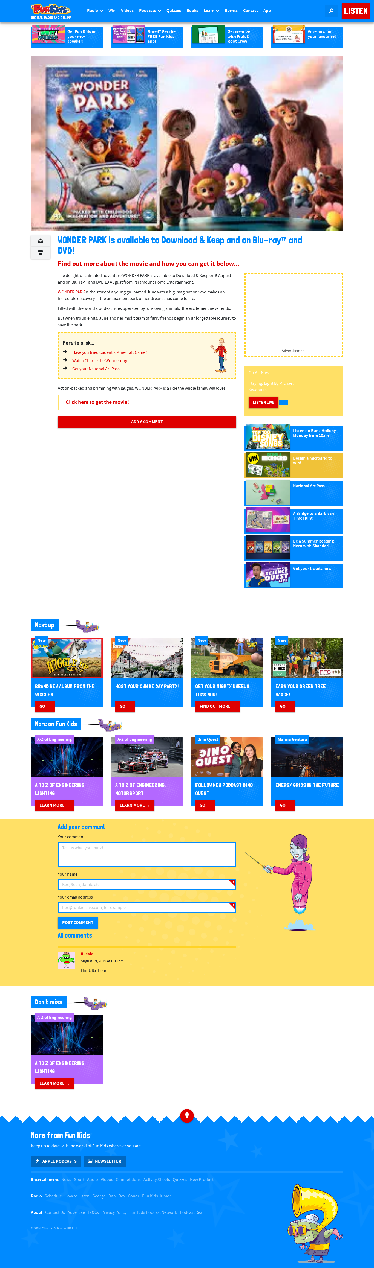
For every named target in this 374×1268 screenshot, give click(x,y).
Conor (133, 1196)
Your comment (71, 837)
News (66, 1180)
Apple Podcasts (59, 1161)
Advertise (76, 1212)
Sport (79, 1180)
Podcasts (148, 11)
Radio (93, 11)
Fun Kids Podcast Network (153, 1212)
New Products (202, 1180)
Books (192, 11)
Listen (355, 11)
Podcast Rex (191, 1212)
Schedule (53, 1196)
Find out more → (218, 706)
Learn (209, 11)
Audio (92, 1180)
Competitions (128, 1180)
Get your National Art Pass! (96, 369)
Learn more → (54, 805)
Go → (44, 706)
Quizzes (173, 11)
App (267, 11)
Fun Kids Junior (156, 1196)
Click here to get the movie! (97, 402)
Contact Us (55, 1212)
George (99, 1196)
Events (231, 11)
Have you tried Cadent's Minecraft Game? (109, 352)
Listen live (263, 402)
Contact (250, 11)
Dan (112, 1196)
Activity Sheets (156, 1180)
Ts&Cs (93, 1212)
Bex (122, 1196)
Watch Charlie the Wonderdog (99, 361)
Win (112, 11)
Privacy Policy (114, 1212)
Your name (67, 874)
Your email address (75, 897)
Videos (127, 11)
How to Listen (77, 1196)
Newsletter (108, 1161)
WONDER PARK (71, 292)
